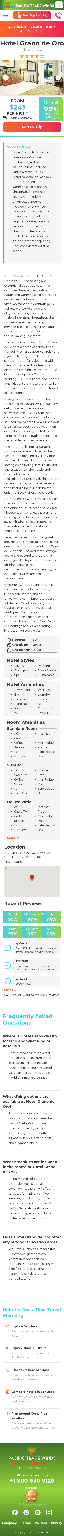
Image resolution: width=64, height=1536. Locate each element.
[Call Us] (58, 15)
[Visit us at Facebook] (15, 1512)
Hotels (21, 27)
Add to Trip (32, 127)
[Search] (59, 4)
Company (9, 1523)
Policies (41, 1523)
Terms (26, 1523)
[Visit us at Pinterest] (26, 1512)
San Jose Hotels (41, 27)
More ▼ (13, 838)
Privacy (56, 1523)
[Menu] (5, 15)
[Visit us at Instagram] (49, 1512)
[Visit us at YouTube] (38, 1512)
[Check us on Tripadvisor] (32, 1497)
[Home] (27, 5)
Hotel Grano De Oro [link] (32, 31)
